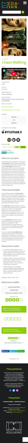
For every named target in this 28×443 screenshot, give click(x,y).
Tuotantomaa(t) (6, 97)
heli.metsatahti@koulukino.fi (17, 407)
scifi (14, 120)
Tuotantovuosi (5, 82)
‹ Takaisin (5, 59)
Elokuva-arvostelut (7, 103)
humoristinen (14, 290)
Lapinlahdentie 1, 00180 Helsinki (16, 410)
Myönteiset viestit (6, 150)
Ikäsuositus (5, 144)
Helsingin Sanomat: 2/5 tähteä (11, 110)
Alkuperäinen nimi (6, 92)
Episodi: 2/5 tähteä (7, 107)
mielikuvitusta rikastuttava (14, 293)
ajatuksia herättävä (14, 287)
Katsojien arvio (14, 296)
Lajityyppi (4, 114)
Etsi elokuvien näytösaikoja (9, 128)
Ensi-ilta (4, 87)
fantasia (14, 117)
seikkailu (14, 123)
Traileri (3, 66)
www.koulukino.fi (17, 412)
